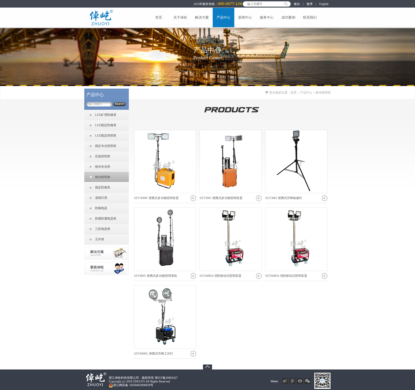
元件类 (99, 239)
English (324, 4)
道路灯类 (101, 197)
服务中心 (267, 17)
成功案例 (288, 17)
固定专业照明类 (105, 146)
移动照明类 (323, 92)
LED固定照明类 (105, 135)
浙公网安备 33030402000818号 (133, 385)
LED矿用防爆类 (105, 114)
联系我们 (310, 17)
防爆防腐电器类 (105, 218)
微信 (297, 4)
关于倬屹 (180, 17)
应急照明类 (102, 156)
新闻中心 (245, 17)
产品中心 (223, 17)
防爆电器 (101, 208)
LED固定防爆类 (105, 125)
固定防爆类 (102, 187)
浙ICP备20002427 (166, 377)
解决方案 (202, 17)
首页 (158, 17)
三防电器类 (102, 229)
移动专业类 (102, 166)
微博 (309, 4)
